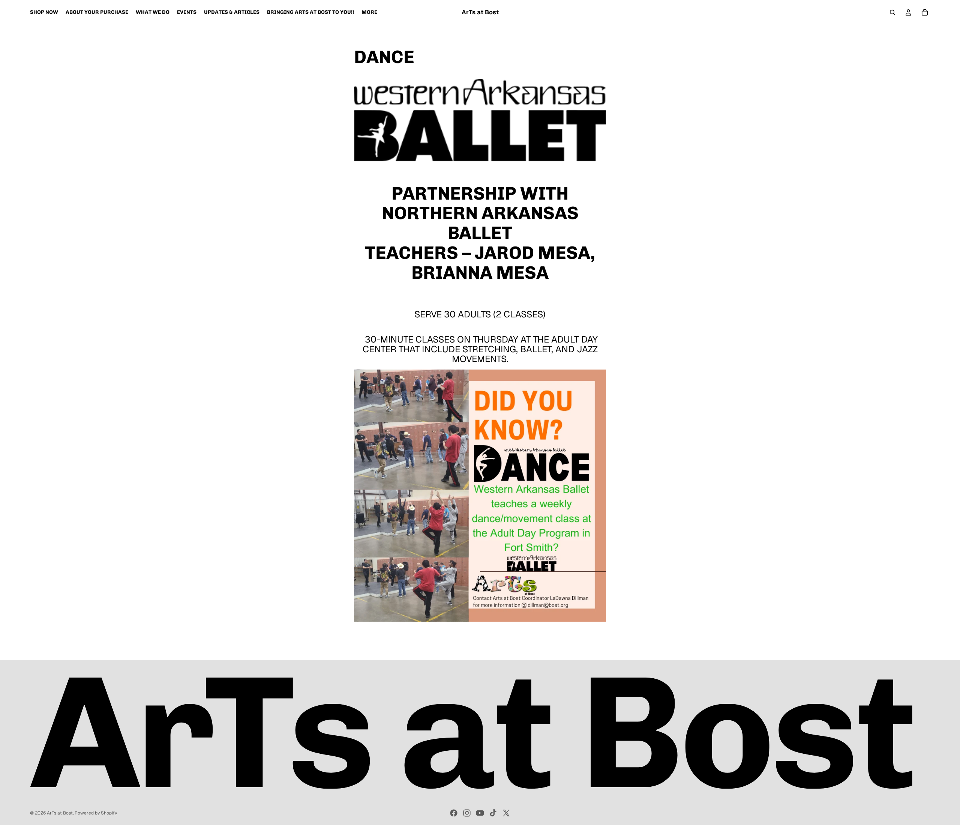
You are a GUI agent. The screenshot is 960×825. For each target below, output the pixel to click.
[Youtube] (480, 812)
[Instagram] (466, 812)
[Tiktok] (493, 812)
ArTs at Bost (60, 813)
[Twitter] (506, 812)
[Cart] (924, 12)
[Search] (892, 12)
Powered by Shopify (96, 813)
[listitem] (369, 12)
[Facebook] (453, 812)
